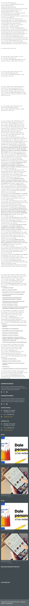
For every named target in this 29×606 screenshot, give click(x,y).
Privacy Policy (9, 603)
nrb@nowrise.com (8, 416)
